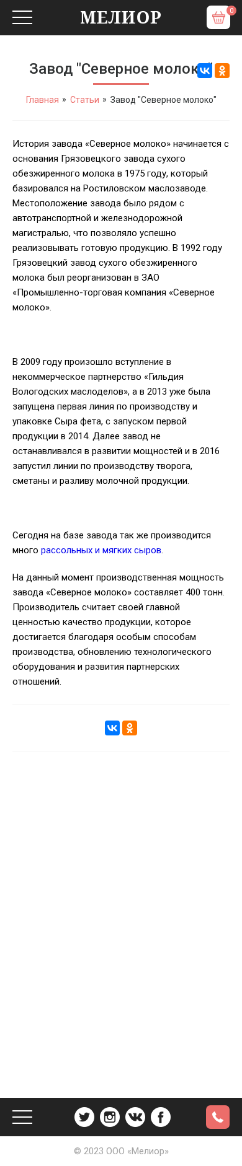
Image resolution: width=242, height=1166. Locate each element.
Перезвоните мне (218, 1117)
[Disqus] (121, 916)
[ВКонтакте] (204, 70)
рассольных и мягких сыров (101, 550)
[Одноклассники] (222, 70)
